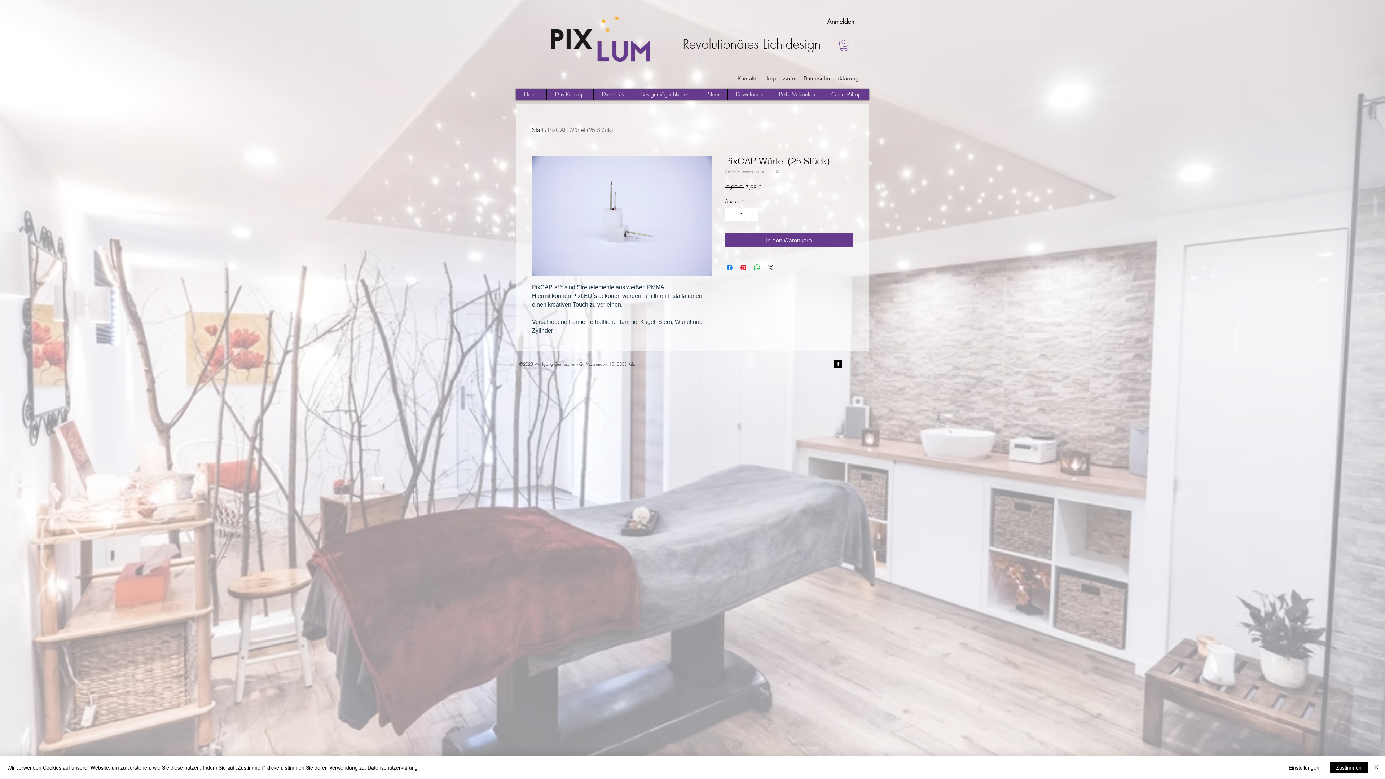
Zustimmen (1349, 767)
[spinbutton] (741, 214)
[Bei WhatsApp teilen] (757, 267)
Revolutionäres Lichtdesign (752, 44)
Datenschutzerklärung (393, 767)
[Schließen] (1376, 767)
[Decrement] (730, 214)
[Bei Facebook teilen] (729, 267)
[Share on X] (770, 267)
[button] (843, 45)
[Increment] (752, 214)
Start (538, 129)
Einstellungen (1304, 767)
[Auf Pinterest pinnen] (743, 267)
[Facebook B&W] (838, 364)
